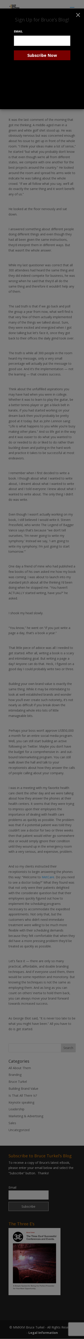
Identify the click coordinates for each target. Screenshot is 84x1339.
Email (18, 31)
